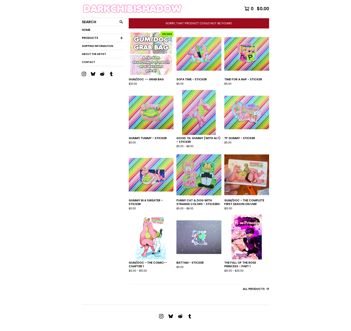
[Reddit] (102, 74)
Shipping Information (97, 46)
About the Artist (94, 54)
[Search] (121, 22)
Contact (88, 62)
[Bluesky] (93, 74)
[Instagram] (84, 74)
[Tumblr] (111, 74)
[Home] (142, 9)
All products (254, 289)
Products (90, 38)
